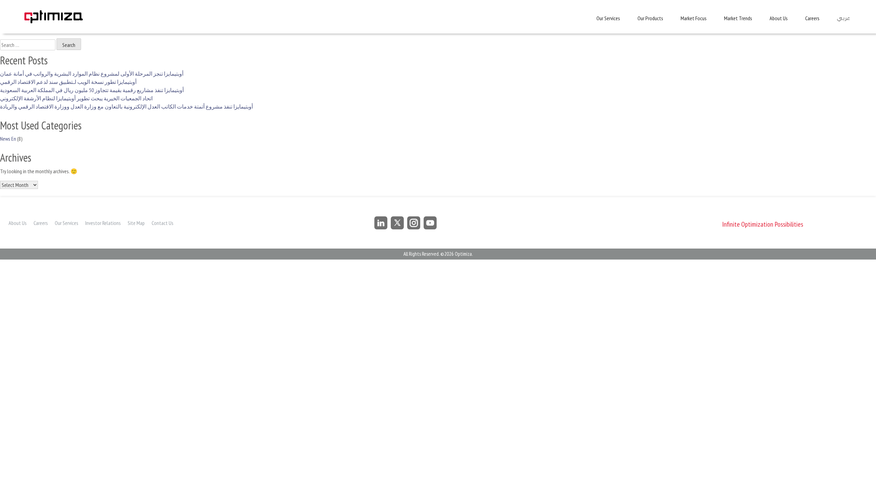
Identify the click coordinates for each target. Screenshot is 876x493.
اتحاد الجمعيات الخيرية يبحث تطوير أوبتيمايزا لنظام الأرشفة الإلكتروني (76, 98)
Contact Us (162, 222)
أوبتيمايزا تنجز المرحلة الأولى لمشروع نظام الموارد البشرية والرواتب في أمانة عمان (91, 73)
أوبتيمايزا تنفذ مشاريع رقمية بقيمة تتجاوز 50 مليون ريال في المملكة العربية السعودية (92, 90)
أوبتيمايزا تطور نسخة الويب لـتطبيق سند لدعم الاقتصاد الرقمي (68, 81)
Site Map (136, 222)
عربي (843, 18)
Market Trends (738, 18)
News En (8, 138)
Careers (812, 18)
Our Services (608, 18)
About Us (779, 18)
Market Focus (694, 18)
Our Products (650, 18)
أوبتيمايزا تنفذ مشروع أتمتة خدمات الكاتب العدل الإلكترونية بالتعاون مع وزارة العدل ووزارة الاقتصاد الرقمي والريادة (126, 106)
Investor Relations (103, 222)
